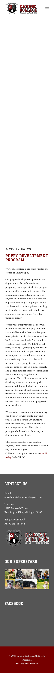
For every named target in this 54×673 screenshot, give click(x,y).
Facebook (13, 603)
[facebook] (11, 626)
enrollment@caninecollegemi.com (23, 497)
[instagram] (16, 626)
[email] (5, 626)
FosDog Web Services (27, 663)
